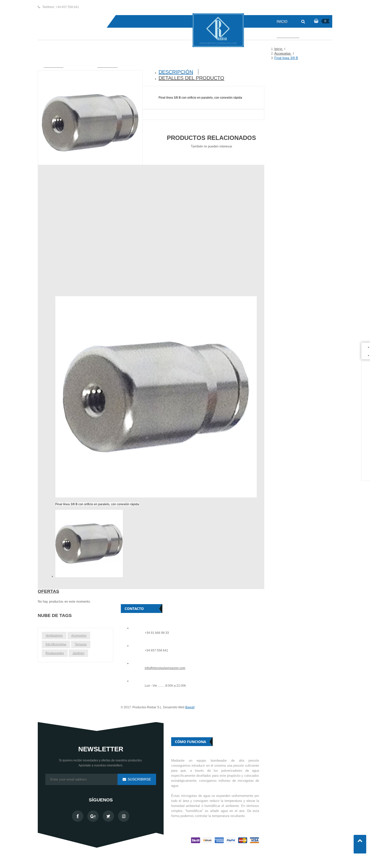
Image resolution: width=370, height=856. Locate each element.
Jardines (78, 653)
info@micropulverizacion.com (165, 668)
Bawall (190, 707)
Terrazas (81, 644)
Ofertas (48, 591)
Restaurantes (55, 653)
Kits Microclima (56, 644)
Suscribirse (139, 779)
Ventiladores (54, 635)
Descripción (176, 72)
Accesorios (78, 635)
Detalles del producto (191, 78)
